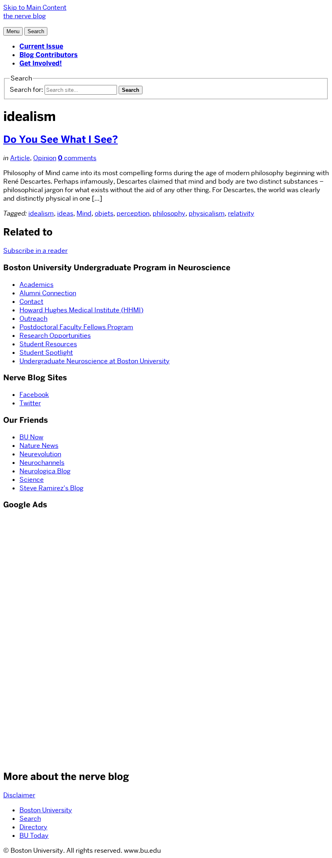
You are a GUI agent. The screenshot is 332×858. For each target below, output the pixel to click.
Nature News (38, 445)
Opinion (44, 158)
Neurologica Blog (44, 471)
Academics (36, 284)
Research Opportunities (55, 335)
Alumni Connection (47, 293)
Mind (84, 213)
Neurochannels (41, 462)
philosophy (169, 213)
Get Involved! (40, 63)
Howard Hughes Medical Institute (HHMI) (81, 310)
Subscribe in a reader (35, 250)
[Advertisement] (27, 638)
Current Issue (41, 46)
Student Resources (48, 344)
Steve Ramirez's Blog (51, 488)
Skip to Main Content (34, 7)
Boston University (45, 810)
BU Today (34, 835)
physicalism (207, 213)
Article (20, 158)
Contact (31, 301)
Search (30, 818)
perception (133, 213)
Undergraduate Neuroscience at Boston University (94, 361)
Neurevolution (40, 454)
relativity (241, 213)
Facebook (34, 394)
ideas (65, 213)
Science (31, 479)
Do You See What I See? (60, 139)
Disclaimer (19, 795)
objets (104, 213)
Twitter (30, 403)
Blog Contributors (48, 55)
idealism (41, 213)
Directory (33, 827)
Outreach (33, 318)
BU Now (31, 437)
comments (77, 158)
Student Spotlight (46, 352)
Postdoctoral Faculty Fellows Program (76, 327)
